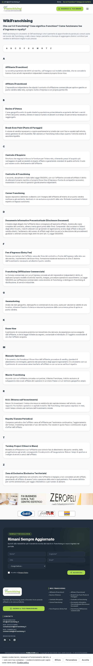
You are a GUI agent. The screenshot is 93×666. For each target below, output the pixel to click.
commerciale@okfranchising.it (14, 631)
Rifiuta (58, 660)
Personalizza (71, 660)
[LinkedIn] (14, 640)
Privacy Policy (23, 572)
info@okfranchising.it (12, 2)
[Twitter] (10, 640)
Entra (59, 2)
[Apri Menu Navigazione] (87, 8)
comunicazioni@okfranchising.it (14, 627)
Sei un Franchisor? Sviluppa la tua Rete (77, 2)
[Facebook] (5, 640)
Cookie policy (23, 663)
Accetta (85, 660)
